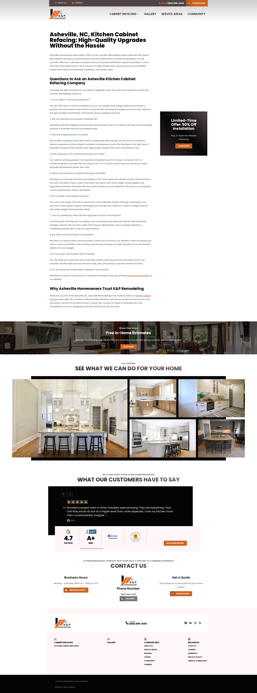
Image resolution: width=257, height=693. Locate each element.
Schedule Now (198, 3)
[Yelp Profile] (200, 623)
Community (196, 14)
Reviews (148, 653)
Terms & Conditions (197, 660)
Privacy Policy (195, 657)
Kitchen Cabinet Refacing (66, 646)
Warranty (193, 653)
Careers (148, 664)
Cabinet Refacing (123, 14)
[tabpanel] (128, 418)
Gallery (150, 14)
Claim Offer (183, 146)
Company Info (151, 642)
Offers (147, 657)
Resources (193, 642)
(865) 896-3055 (138, 624)
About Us (62, 3)
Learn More (128, 346)
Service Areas (171, 14)
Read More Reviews (175, 543)
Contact (79, 3)
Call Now (130, 599)
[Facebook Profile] (186, 623)
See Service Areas (77, 590)
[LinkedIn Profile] (190, 623)
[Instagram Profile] (195, 623)
